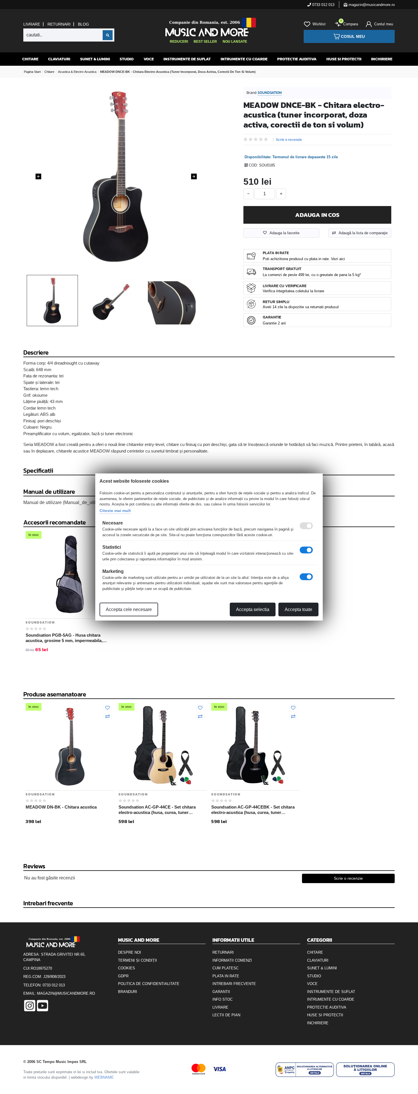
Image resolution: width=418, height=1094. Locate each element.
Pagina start (32, 71)
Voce (149, 59)
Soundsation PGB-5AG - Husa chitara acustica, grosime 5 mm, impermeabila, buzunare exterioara (64, 638)
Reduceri (179, 42)
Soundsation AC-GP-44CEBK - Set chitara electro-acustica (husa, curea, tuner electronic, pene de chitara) (253, 810)
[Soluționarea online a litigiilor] (365, 1069)
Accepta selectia (252, 609)
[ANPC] (305, 1069)
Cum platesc (225, 968)
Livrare (31, 24)
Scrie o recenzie (289, 139)
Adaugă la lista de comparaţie (363, 233)
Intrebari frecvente (234, 984)
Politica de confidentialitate (148, 984)
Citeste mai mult (115, 510)
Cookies (126, 968)
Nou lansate (235, 42)
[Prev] (38, 176)
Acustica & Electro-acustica (77, 71)
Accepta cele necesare (129, 609)
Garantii (221, 992)
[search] (108, 35)
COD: (253, 165)
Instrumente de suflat (187, 59)
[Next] (194, 176)
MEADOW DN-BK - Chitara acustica (61, 807)
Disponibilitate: (258, 157)
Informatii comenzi (232, 960)
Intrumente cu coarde (244, 59)
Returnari (59, 24)
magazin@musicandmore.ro (371, 5)
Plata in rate (225, 976)
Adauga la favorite (284, 233)
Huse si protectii (343, 59)
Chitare (30, 59)
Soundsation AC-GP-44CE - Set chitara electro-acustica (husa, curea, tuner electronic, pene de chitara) (157, 810)
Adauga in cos (317, 214)
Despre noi (129, 952)
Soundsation (270, 92)
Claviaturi (59, 59)
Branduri (127, 992)
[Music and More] (208, 27)
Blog (83, 24)
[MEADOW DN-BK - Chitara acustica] (70, 745)
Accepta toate (298, 609)
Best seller (205, 42)
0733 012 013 (322, 5)
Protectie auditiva (296, 59)
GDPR (123, 976)
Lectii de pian (226, 1015)
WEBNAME (104, 1077)
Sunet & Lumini (95, 59)
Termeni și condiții (137, 960)
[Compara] (107, 716)
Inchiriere (381, 59)
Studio (127, 59)
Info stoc (222, 999)
